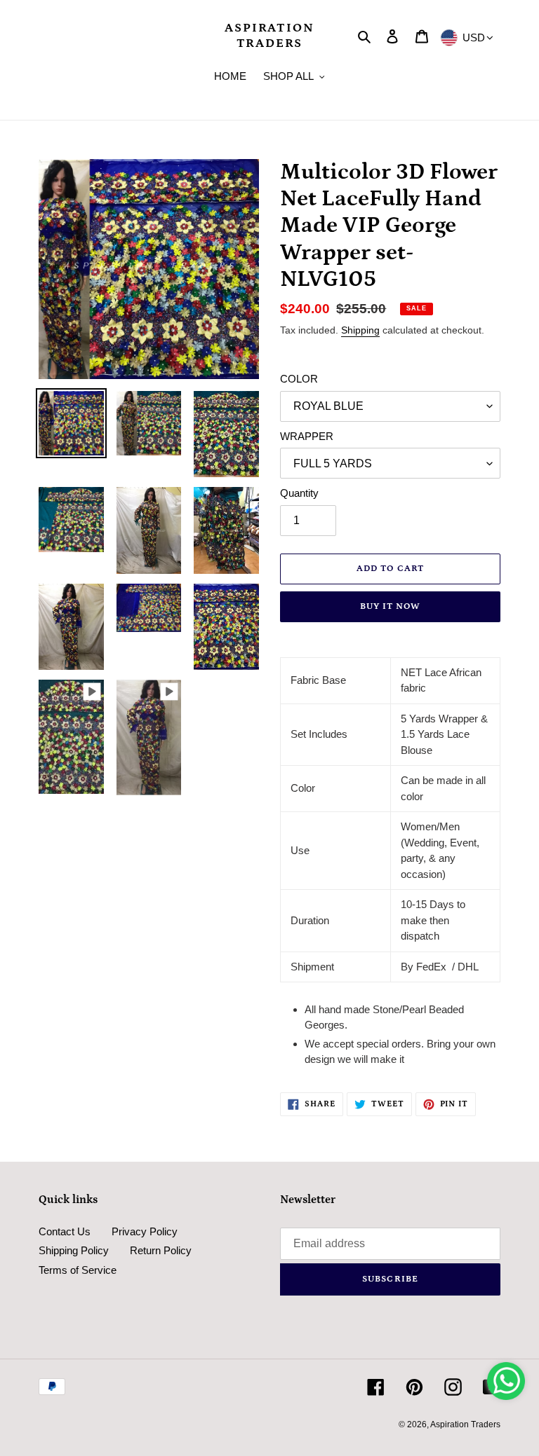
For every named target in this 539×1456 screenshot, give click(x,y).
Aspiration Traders (269, 35)
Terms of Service (78, 1270)
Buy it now (390, 606)
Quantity (299, 493)
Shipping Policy (74, 1250)
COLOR (299, 379)
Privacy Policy (145, 1231)
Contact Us (65, 1231)
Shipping (360, 330)
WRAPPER (306, 436)
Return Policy (161, 1250)
